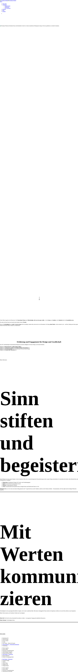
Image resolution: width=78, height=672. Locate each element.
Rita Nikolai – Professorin (7, 659)
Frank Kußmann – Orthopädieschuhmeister (10, 644)
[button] (1, 1)
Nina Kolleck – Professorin (7, 654)
